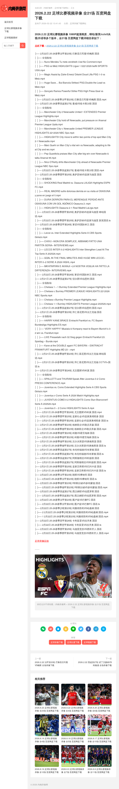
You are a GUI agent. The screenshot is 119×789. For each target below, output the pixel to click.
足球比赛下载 (73, 642)
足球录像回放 (42, 541)
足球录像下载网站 (61, 8)
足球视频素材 (10, 37)
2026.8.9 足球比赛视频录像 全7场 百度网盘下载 (72, 771)
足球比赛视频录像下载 (13, 30)
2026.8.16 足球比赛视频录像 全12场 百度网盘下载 (47, 771)
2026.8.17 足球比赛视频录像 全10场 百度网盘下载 (99, 740)
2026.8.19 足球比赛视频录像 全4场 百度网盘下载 (46, 740)
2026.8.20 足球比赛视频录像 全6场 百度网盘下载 (99, 709)
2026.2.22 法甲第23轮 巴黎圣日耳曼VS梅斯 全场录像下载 (51, 664)
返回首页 (8, 21)
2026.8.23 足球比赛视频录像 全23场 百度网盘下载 (47, 709)
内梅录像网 (14, 8)
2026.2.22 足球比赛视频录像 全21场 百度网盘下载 (72, 45)
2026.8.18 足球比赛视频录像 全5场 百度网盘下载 (72, 740)
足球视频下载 (90, 642)
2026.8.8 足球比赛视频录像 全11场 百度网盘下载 (99, 771)
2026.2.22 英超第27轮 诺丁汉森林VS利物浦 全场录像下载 (95, 664)
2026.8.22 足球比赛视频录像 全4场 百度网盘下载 (72, 709)
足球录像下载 (57, 642)
